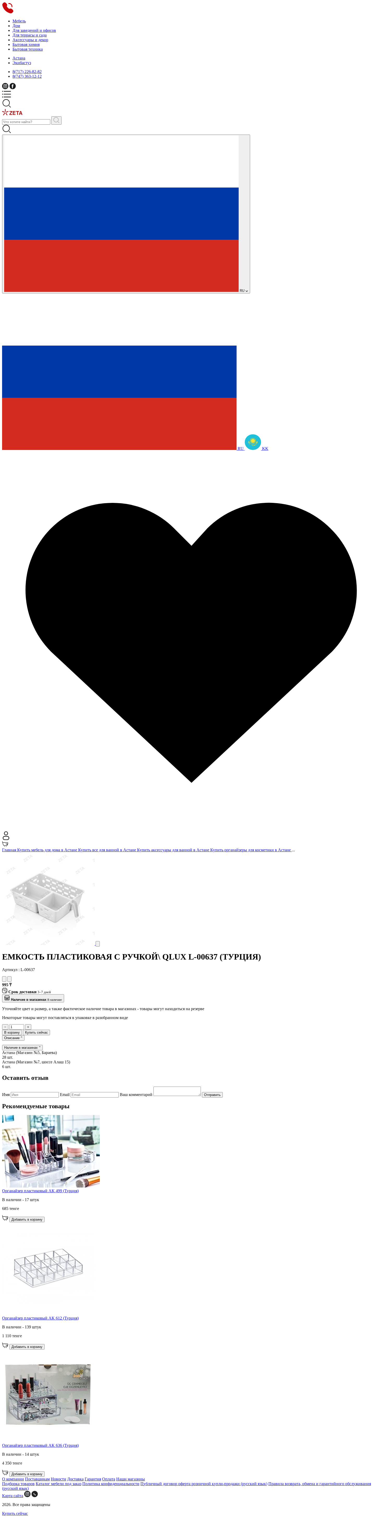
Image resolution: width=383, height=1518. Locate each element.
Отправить (212, 1095)
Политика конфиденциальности (110, 1483)
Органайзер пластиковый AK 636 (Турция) (40, 1445)
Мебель (19, 21)
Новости (58, 1479)
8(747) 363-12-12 (27, 76)
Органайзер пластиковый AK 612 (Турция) (40, 1318)
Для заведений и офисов (34, 30)
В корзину (12, 1032)
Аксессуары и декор (30, 40)
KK (264, 448)
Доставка (75, 1479)
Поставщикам (37, 1479)
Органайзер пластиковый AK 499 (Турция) (40, 1191)
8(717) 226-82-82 (27, 71)
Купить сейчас (36, 1032)
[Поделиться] (9, 979)
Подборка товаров (18, 1483)
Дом (16, 25)
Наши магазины (130, 1479)
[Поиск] (56, 120)
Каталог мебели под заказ (58, 1483)
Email (65, 1094)
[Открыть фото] (98, 944)
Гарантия (93, 1479)
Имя (6, 1094)
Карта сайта (12, 1495)
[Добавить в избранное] (4, 979)
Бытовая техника (28, 49)
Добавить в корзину (26, 1219)
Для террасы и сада (30, 35)
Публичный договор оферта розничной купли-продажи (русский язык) (203, 1483)
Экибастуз (22, 63)
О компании (13, 1479)
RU (242, 291)
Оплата (108, 1479)
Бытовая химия (26, 44)
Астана (19, 58)
